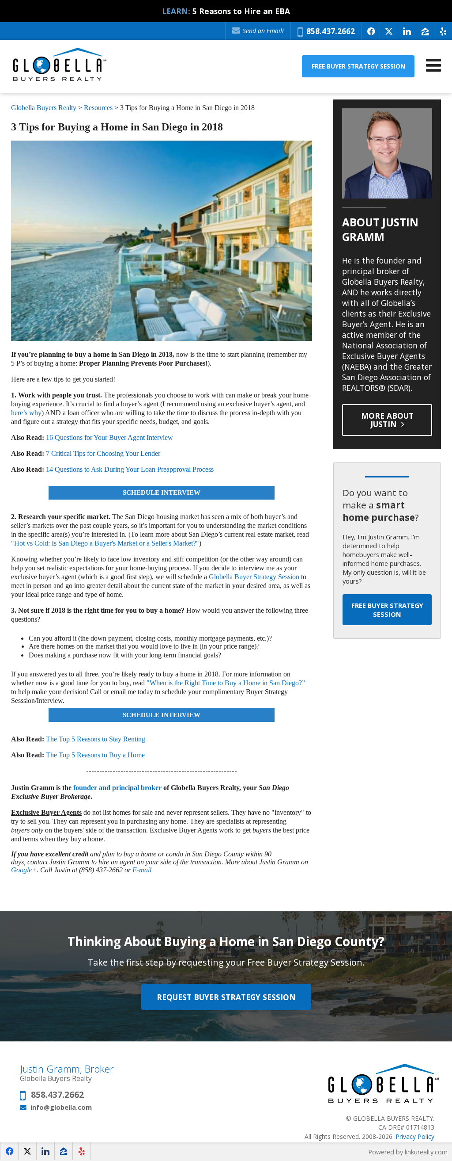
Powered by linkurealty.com (408, 1152)
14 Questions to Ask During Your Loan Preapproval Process (130, 469)
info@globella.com (61, 1107)
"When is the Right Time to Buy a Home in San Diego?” (226, 683)
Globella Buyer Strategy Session (254, 576)
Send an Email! (262, 31)
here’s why (26, 412)
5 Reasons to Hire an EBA (241, 11)
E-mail (141, 870)
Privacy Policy (415, 1136)
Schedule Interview (161, 492)
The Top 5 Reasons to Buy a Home (95, 755)
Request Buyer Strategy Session (226, 997)
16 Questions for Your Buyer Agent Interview (109, 437)
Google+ (24, 870)
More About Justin (387, 419)
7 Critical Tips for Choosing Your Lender (103, 453)
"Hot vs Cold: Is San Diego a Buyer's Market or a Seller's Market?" (105, 543)
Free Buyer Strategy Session (358, 66)
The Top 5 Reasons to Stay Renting (95, 739)
